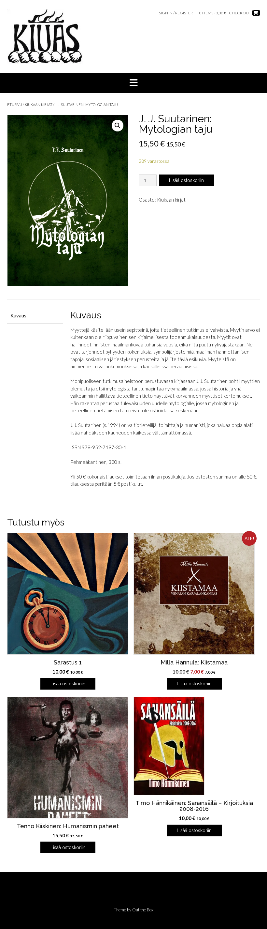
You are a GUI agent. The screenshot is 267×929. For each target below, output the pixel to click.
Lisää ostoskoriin (186, 180)
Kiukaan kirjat (38, 104)
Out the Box (142, 909)
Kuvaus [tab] (18, 315)
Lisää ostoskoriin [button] (67, 683)
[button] (133, 83)
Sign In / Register (176, 12)
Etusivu (14, 104)
